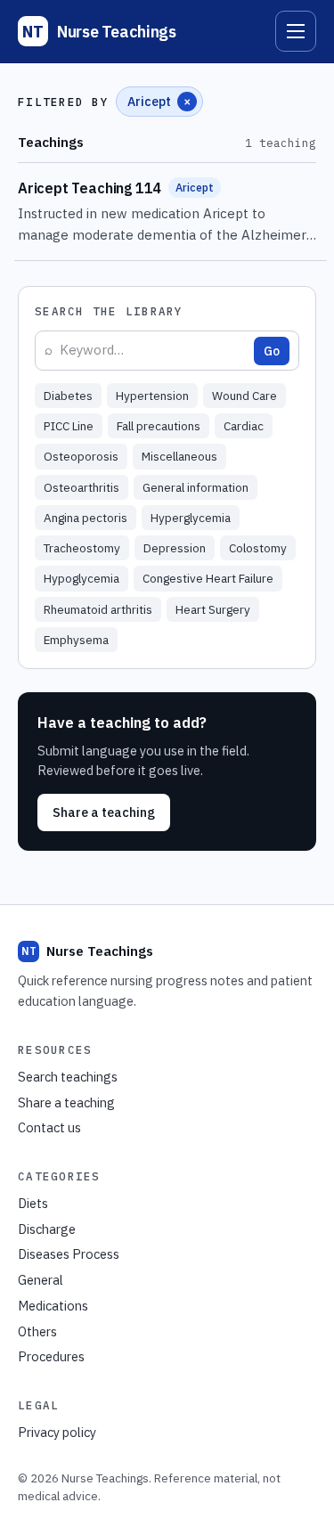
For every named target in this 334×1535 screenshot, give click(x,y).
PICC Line (69, 426)
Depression (174, 548)
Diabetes (68, 396)
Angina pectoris (85, 518)
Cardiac (244, 426)
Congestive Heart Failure (208, 578)
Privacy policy (57, 1432)
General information (195, 487)
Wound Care (244, 396)
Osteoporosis (81, 456)
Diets (33, 1203)
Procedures (51, 1356)
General (40, 1279)
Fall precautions (158, 426)
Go (272, 351)
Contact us (49, 1127)
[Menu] (295, 31)
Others (37, 1331)
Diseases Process (68, 1253)
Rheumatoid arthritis (98, 609)
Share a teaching (104, 812)
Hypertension (152, 396)
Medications (53, 1305)
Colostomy (258, 548)
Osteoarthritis (81, 487)
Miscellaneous (179, 456)
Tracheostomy (82, 548)
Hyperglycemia (191, 518)
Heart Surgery (212, 609)
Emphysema (76, 640)
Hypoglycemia (81, 578)
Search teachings (68, 1076)
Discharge (47, 1229)
